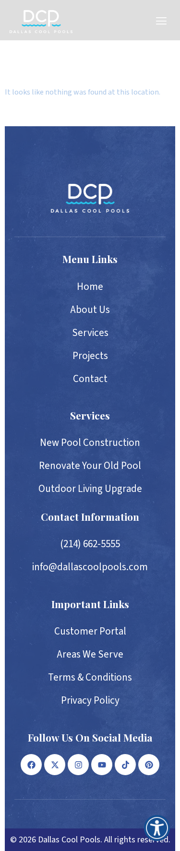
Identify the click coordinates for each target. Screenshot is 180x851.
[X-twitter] (54, 764)
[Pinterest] (148, 764)
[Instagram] (78, 764)
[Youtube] (101, 764)
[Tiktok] (125, 764)
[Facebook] (31, 764)
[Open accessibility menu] (157, 828)
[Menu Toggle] (161, 21)
